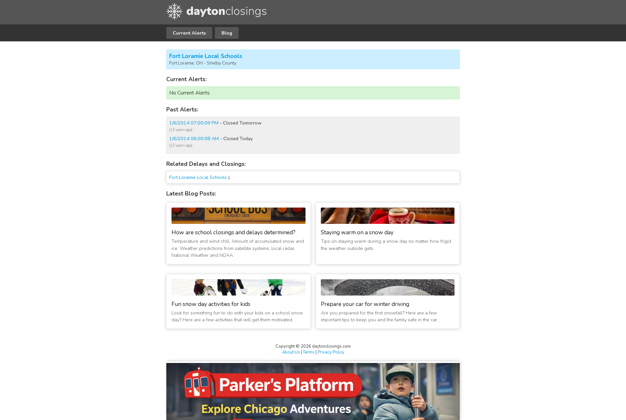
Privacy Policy (331, 352)
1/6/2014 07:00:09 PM (193, 123)
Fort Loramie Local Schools (205, 56)
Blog (226, 33)
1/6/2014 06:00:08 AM (194, 138)
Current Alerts (189, 33)
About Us (291, 352)
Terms (309, 352)
